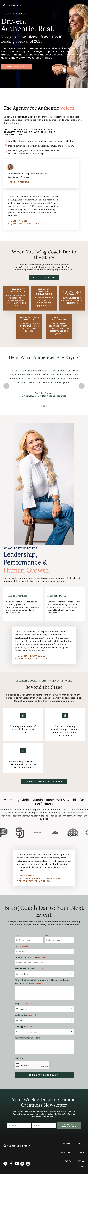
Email (21, 946)
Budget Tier (24, 1003)
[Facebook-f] (11, 1164)
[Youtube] (17, 1164)
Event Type (24, 1026)
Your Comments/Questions (27, 1038)
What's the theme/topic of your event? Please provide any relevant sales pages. (42, 982)
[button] (83, 5)
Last (46, 935)
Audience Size (25, 1015)
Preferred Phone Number (30, 957)
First (16, 935)
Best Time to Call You (29, 968)
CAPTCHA (19, 1058)
